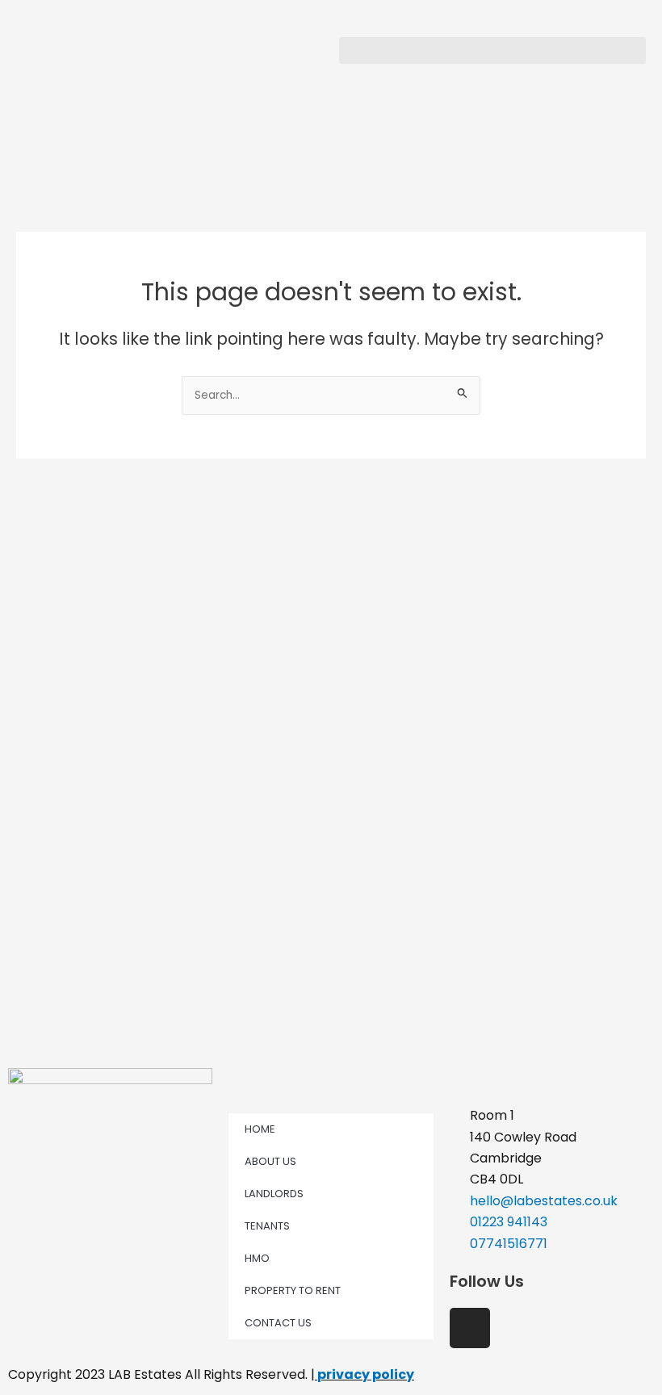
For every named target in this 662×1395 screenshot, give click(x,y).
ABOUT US (270, 1161)
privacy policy (365, 1374)
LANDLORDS (274, 1193)
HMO (257, 1258)
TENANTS (267, 1226)
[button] (492, 50)
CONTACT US (278, 1322)
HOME (260, 1129)
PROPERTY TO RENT (293, 1290)
